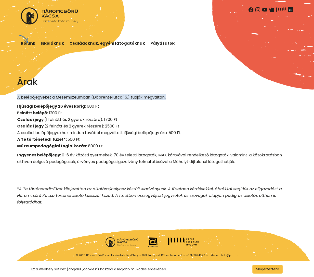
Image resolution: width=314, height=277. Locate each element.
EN (290, 10)
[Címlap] (49, 16)
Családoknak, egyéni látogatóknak (107, 43)
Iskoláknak (52, 43)
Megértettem (267, 269)
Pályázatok (162, 43)
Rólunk (28, 43)
